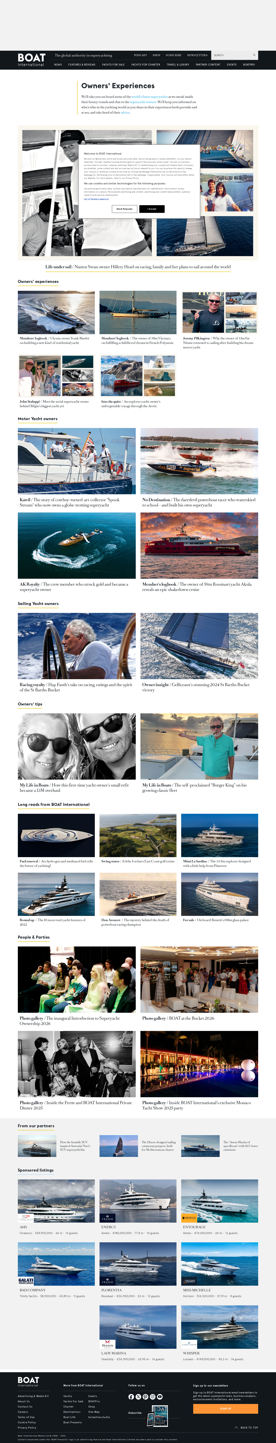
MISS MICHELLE (197, 1290)
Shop (91, 1406)
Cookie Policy (27, 1422)
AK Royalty (30, 584)
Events (92, 1396)
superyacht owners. (143, 102)
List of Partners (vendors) (96, 199)
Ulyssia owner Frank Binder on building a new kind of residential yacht (54, 340)
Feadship (107, 1359)
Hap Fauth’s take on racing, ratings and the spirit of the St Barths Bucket (76, 687)
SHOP (156, 55)
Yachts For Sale (73, 1401)
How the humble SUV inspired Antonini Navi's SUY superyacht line (75, 1146)
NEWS (58, 64)
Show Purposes (124, 209)
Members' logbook (33, 338)
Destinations (71, 1412)
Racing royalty (32, 684)
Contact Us (25, 1406)
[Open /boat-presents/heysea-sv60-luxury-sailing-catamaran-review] (119, 1146)
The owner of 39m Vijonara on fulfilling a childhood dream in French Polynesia (137, 340)
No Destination (156, 500)
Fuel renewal (29, 861)
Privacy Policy (27, 1427)
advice (125, 112)
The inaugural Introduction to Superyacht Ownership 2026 (70, 1021)
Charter (68, 1406)
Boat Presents (72, 1422)
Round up (27, 920)
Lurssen (188, 1359)
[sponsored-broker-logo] (26, 1221)
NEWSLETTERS (197, 55)
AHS (23, 1227)
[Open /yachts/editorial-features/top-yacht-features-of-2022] (56, 894)
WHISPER (191, 1353)
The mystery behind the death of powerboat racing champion (135, 922)
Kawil (25, 500)
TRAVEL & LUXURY (178, 64)
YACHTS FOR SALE (113, 64)
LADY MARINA (113, 1353)
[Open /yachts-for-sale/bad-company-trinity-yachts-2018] (56, 1264)
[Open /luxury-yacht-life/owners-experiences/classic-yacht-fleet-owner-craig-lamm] (199, 746)
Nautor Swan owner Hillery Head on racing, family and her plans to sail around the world (153, 267)
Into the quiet (111, 401)
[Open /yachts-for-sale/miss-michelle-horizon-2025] (219, 1264)
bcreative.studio (99, 1417)
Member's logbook (159, 584)
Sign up (225, 1408)
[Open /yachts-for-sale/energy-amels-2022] (138, 1201)
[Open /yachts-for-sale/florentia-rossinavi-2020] (138, 1264)
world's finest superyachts (149, 96)
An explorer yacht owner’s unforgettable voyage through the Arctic (130, 403)
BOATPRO (249, 64)
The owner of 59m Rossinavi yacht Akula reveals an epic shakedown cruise (197, 587)
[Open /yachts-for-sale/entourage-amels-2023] (219, 1201)
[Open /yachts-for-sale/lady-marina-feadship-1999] (138, 1327)
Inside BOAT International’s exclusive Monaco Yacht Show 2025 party (196, 1105)
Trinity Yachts (28, 1296)
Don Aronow (111, 920)
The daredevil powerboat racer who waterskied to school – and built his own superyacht (199, 502)
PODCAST (140, 55)
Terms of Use (26, 1417)
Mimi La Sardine (195, 861)
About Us (24, 1401)
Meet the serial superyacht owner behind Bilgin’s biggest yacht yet (54, 403)
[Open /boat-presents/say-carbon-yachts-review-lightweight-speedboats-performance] (200, 1146)
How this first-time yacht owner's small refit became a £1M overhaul (74, 787)
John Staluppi (30, 401)
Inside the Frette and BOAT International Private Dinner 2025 (76, 1105)
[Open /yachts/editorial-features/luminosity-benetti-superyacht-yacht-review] (219, 894)
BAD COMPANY (33, 1290)
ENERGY (108, 1227)
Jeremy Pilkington (196, 338)
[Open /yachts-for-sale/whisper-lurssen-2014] (219, 1327)
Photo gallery (31, 1018)
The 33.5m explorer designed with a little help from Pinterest (217, 863)
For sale (188, 920)
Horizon (188, 1296)
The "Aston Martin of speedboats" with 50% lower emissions (240, 1146)
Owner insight (155, 684)
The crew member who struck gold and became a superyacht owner (74, 587)
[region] (139, 181)
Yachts (67, 1396)
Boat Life (69, 1417)
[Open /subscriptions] (154, 1417)
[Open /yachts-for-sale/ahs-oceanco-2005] (56, 1201)
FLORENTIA (111, 1290)
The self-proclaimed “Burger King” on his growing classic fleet (194, 787)
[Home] (34, 60)
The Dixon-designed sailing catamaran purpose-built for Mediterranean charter (159, 1146)
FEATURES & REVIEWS (81, 64)
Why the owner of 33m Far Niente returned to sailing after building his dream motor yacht (218, 343)
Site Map (94, 1412)
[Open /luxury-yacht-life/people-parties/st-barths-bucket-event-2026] (199, 979)
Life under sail (58, 267)
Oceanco (26, 1233)
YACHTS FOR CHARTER (145, 64)
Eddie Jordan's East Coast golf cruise (148, 861)
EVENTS (232, 64)
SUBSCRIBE (173, 55)
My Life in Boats (34, 785)
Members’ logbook (115, 338)
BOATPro (94, 1401)
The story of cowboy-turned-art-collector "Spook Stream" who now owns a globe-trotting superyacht (70, 502)
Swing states (110, 861)
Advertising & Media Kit (33, 1396)
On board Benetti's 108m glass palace (223, 920)
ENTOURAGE (194, 1227)
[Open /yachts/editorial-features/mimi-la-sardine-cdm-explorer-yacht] (219, 835)
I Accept (152, 209)
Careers (23, 1412)
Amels (105, 1233)
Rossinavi (107, 1296)
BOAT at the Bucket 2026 (191, 1018)
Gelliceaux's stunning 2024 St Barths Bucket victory (196, 687)
